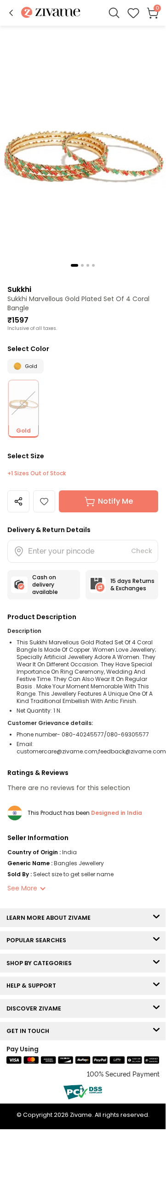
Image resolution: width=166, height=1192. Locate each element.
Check (141, 550)
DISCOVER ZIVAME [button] (35, 1008)
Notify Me (115, 501)
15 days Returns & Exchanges (132, 584)
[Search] (114, 12)
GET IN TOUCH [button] (29, 1031)
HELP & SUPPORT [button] (33, 985)
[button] (11, 12)
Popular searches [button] (38, 940)
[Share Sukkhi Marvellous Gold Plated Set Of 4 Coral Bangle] (18, 501)
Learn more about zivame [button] (50, 918)
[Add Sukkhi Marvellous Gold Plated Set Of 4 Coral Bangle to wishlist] (44, 501)
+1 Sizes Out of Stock (36, 473)
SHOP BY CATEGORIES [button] (41, 963)
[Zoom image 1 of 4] (83, 148)
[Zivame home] (50, 13)
